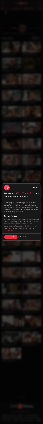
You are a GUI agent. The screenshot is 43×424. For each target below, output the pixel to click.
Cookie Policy (9, 230)
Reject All (23, 237)
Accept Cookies (11, 237)
